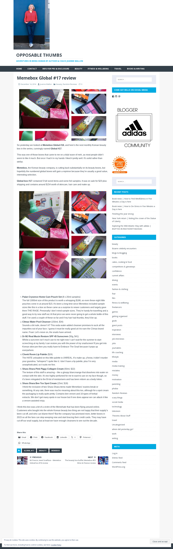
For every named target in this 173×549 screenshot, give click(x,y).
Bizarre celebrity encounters (124, 248)
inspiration (116, 329)
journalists (116, 348)
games (115, 311)
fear (114, 293)
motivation (117, 379)
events (115, 284)
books (114, 257)
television (116, 411)
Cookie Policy (56, 545)
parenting (116, 384)
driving (115, 280)
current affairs (118, 275)
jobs (114, 343)
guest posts (117, 325)
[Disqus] (63, 505)
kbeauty (42, 450)
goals (114, 320)
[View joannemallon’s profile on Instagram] (116, 96)
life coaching (117, 352)
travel (118, 68)
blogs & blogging (119, 253)
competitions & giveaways (123, 266)
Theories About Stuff (121, 415)
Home (19, 68)
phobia (115, 388)
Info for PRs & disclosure (55, 68)
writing (115, 438)
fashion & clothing (120, 289)
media (114, 361)
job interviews (118, 339)
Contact (32, 68)
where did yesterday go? (122, 429)
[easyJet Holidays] (120, 172)
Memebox (55, 450)
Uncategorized (118, 424)
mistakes (116, 370)
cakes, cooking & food (122, 262)
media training (118, 366)
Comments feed (119, 462)
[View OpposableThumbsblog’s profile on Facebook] (113, 96)
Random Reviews (70, 84)
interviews (116, 334)
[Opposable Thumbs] (32, 48)
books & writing (135, 68)
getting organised (119, 316)
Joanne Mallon (46, 84)
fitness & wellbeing (98, 68)
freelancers (117, 307)
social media (117, 402)
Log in (114, 453)
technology (117, 406)
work (114, 433)
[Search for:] (134, 79)
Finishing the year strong (123, 214)
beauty (78, 68)
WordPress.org (118, 467)
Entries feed (117, 457)
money (115, 375)
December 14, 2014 (28, 84)
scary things (117, 397)
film (113, 298)
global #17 (29, 450)
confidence (117, 271)
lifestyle (115, 357)
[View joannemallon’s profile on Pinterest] (119, 96)
